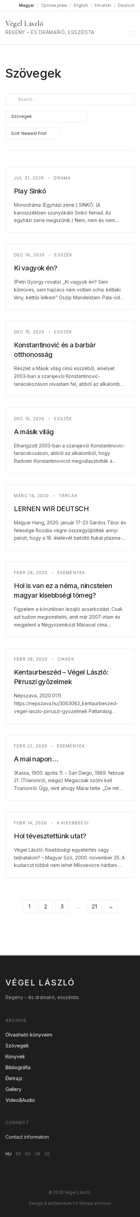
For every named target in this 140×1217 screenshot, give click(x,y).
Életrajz (13, 1078)
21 (94, 906)
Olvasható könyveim (28, 1035)
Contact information (27, 1137)
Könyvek (15, 1056)
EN (28, 1153)
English (81, 5)
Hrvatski (103, 5)
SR (18, 1153)
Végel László (24, 23)
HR (37, 1153)
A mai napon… (36, 759)
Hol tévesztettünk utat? (50, 836)
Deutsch (126, 5)
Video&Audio (20, 1100)
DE (47, 1153)
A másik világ (34, 432)
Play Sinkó (30, 191)
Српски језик (54, 5)
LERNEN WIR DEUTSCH (51, 509)
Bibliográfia (18, 1067)
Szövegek (17, 1045)
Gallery (13, 1089)
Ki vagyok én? (35, 268)
